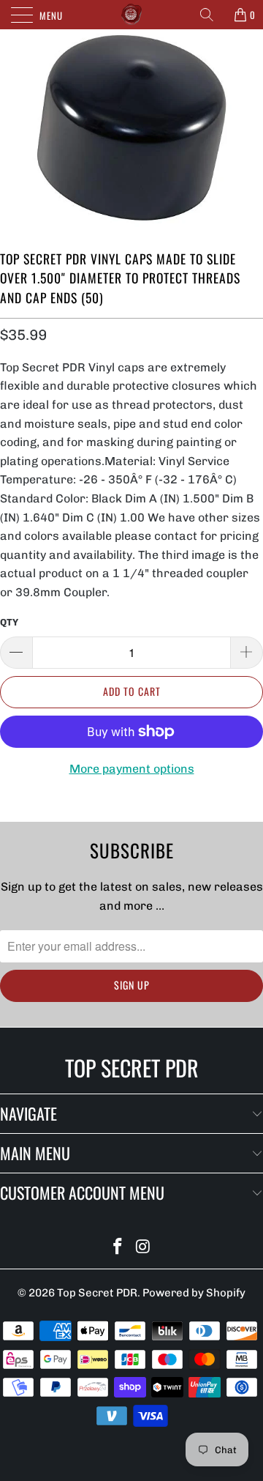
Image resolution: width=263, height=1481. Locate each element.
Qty (9, 622)
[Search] (212, 14)
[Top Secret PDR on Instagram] (144, 1247)
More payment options (131, 769)
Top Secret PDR (97, 1292)
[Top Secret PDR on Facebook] (118, 1247)
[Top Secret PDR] (131, 14)
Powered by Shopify (193, 1292)
